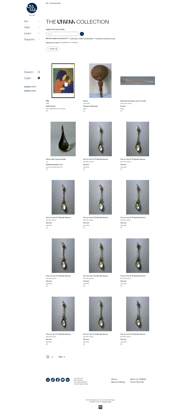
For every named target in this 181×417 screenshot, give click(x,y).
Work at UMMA (138, 379)
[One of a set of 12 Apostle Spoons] (100, 139)
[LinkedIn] (68, 380)
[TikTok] (53, 380)
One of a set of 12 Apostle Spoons (95, 159)
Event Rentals (137, 382)
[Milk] (63, 80)
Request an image (52, 42)
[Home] (32, 9)
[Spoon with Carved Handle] (63, 139)
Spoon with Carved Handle (56, 159)
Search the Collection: (55, 29)
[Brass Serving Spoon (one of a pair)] (137, 80)
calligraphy (74, 38)
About (114, 379)
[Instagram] (48, 380)
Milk (47, 101)
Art (26, 21)
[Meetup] (63, 380)
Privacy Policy (106, 401)
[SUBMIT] (82, 34)
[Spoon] (100, 80)
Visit (27, 27)
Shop (30, 91)
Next (60, 357)
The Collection (55, 3)
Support (29, 39)
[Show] (39, 21)
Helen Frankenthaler (86, 38)
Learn (27, 33)
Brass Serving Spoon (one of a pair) (133, 101)
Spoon (85, 101)
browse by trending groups (105, 38)
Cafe (30, 87)
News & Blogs (118, 382)
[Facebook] (58, 380)
